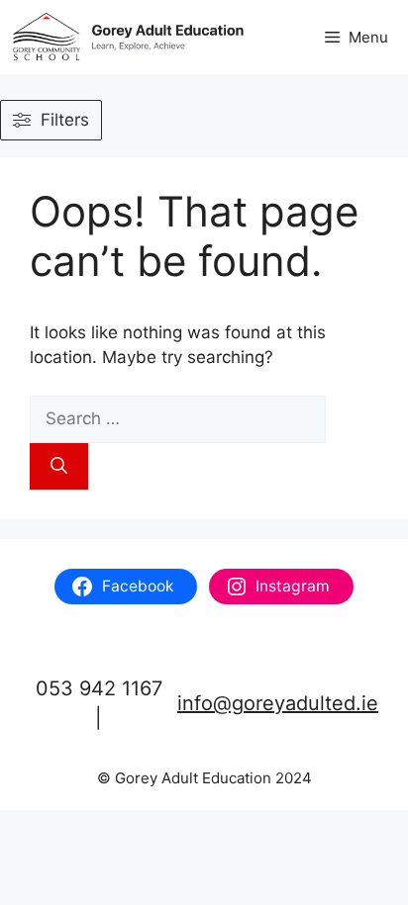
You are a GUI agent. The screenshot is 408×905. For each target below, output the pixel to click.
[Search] (59, 467)
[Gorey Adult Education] (129, 37)
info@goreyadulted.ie (277, 703)
